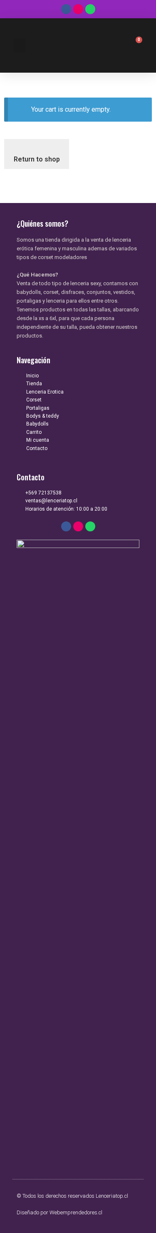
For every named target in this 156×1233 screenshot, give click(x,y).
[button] (19, 45)
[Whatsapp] (90, 9)
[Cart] (134, 45)
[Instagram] (78, 9)
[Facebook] (66, 9)
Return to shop (37, 159)
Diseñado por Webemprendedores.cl (59, 1212)
